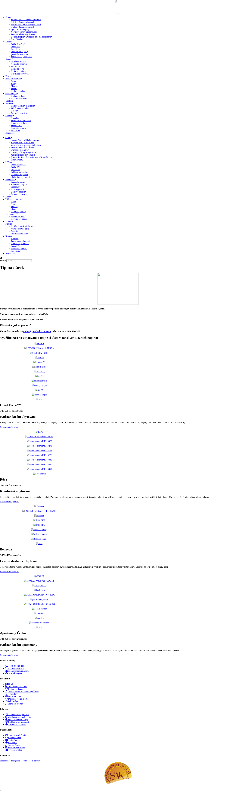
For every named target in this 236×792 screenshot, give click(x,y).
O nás (8, 17)
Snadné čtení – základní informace (26, 19)
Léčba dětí (15, 46)
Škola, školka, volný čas (21, 56)
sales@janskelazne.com (37, 331)
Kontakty (15, 118)
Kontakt (8, 115)
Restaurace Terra (18, 96)
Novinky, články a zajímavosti (24, 32)
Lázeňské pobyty (18, 61)
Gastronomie (11, 93)
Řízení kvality (17, 39)
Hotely (8, 76)
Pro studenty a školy (19, 113)
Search (3, 260)
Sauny (13, 83)
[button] (118, 258)
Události (9, 101)
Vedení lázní (16, 125)
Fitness (14, 88)
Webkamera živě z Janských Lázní (26, 24)
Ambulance (10, 133)
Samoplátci (10, 59)
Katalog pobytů (17, 69)
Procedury (15, 49)
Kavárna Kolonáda (19, 98)
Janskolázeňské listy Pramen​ (23, 34)
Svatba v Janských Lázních (22, 27)
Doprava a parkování (20, 123)
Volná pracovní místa (20, 108)
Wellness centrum (13, 79)
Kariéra (8, 103)
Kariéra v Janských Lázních (23, 106)
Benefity (14, 111)
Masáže (14, 86)
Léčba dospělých (18, 44)
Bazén (13, 81)
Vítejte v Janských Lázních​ (22, 22)
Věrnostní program (19, 64)
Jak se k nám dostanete (21, 120)
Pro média (15, 130)
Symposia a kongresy (20, 29)
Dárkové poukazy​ (18, 71)
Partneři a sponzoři (19, 128)
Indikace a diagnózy (19, 51)
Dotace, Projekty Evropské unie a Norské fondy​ (31, 37)
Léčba (8, 42)
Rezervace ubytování (20, 74)
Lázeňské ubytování (19, 54)
